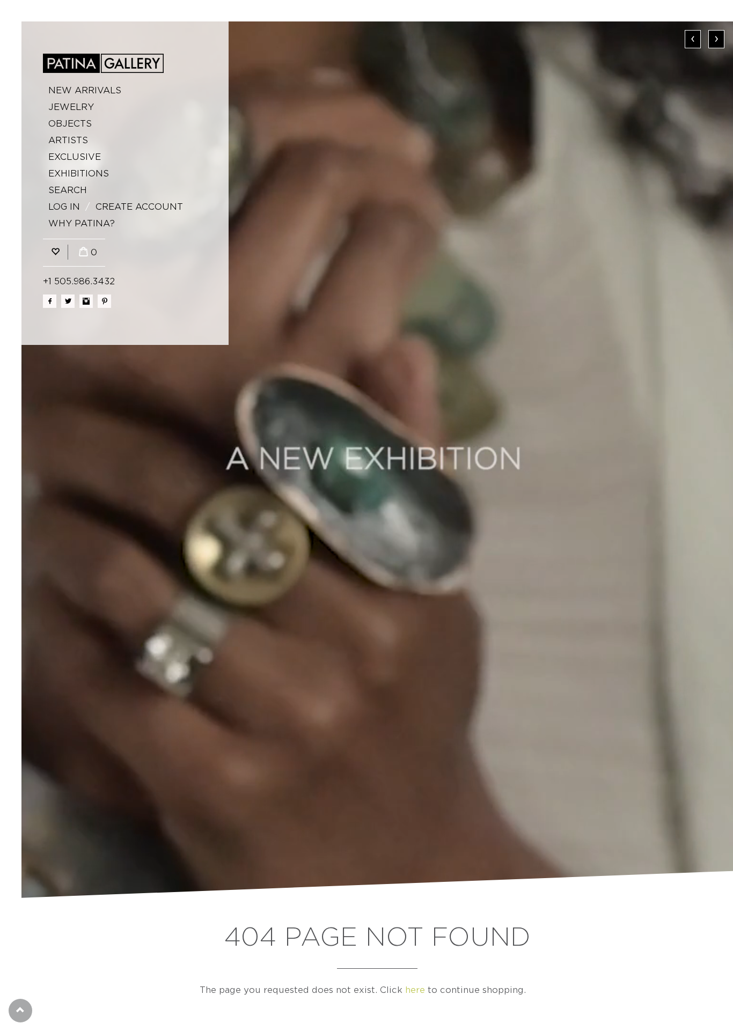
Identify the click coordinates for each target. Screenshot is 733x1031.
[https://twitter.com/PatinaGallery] (68, 301)
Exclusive (74, 157)
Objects (70, 124)
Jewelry (71, 107)
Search (67, 190)
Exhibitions (78, 173)
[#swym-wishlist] (55, 252)
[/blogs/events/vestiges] (377, 459)
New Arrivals (84, 90)
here (415, 990)
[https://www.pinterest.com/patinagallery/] (104, 301)
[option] (377, 459)
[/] (103, 63)
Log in (64, 207)
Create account (139, 207)
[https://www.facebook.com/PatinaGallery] (49, 301)
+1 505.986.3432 (79, 281)
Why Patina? (81, 223)
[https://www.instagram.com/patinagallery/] (86, 301)
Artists (68, 140)
